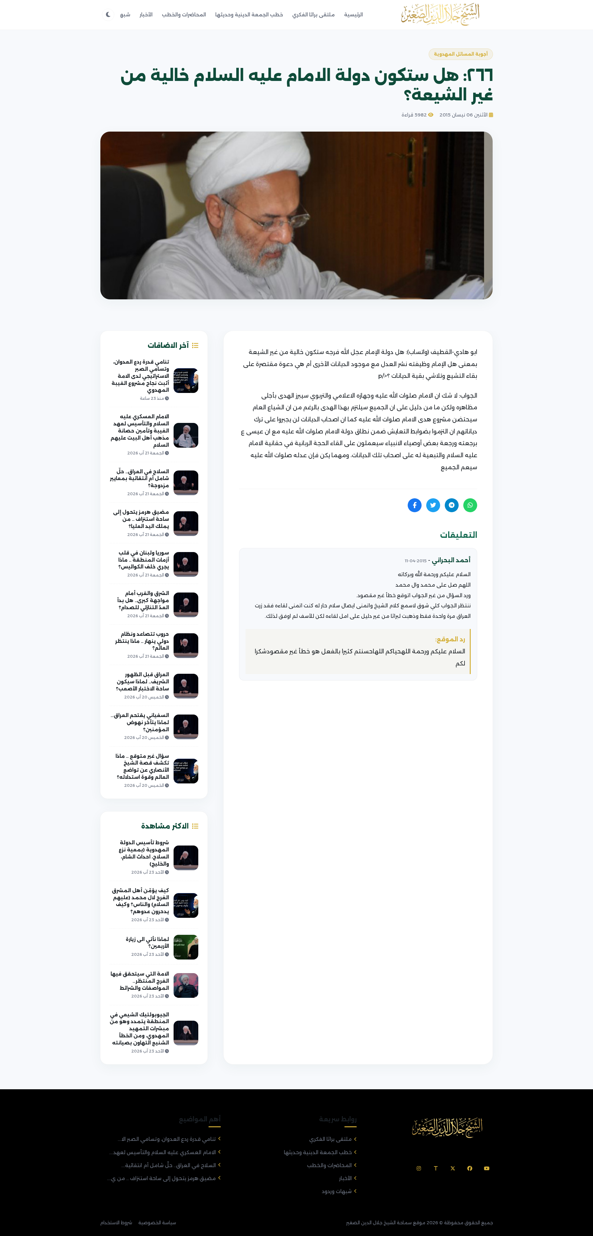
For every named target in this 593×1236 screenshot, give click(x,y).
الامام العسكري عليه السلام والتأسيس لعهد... (162, 1152)
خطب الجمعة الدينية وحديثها (249, 15)
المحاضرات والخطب (184, 15)
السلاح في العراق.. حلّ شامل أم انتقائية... (168, 1165)
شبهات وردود (337, 1191)
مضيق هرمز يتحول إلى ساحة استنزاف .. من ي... (161, 1178)
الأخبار (146, 15)
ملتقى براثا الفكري (313, 15)
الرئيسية (353, 15)
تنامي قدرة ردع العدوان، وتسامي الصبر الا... (167, 1139)
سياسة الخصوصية (157, 1222)
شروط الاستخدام (116, 1222)
